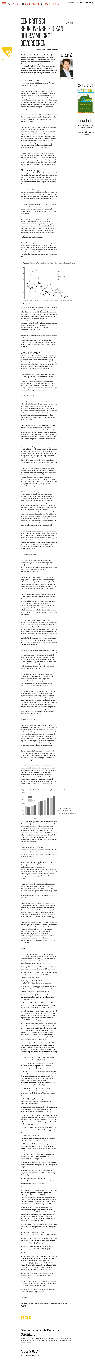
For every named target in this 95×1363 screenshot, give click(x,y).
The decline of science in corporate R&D (38, 1064)
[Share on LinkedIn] (30, 1317)
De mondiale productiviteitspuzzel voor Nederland (38, 1241)
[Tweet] (26, 1317)
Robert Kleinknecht (66, 79)
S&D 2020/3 (85, 85)
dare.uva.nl (47, 958)
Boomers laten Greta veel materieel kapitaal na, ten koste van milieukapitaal (37, 995)
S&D (9, 74)
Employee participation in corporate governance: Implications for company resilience (38, 1146)
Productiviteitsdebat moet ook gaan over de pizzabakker (37, 1247)
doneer (71, 3)
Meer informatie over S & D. (30, 1355)
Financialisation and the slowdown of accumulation (38, 1082)
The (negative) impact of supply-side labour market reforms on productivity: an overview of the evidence (39, 1258)
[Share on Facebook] (22, 1317)
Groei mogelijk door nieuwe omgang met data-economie (38, 1227)
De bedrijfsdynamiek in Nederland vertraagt (38, 1219)
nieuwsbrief (79, 3)
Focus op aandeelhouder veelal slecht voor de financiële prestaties (39, 1116)
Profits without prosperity (45, 1057)
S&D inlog (89, 3)
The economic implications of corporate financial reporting (39, 1050)
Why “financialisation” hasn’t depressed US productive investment (37, 1090)
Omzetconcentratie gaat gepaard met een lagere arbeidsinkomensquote (37, 1210)
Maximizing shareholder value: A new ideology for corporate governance (39, 1109)
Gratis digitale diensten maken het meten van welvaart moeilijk (38, 1017)
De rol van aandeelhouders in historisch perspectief (38, 1120)
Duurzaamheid (55, 49)
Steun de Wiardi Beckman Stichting (41, 1332)
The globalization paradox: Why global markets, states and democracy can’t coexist (37, 1155)
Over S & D (29, 1351)
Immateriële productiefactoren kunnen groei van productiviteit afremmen (37, 1180)
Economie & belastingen (46, 49)
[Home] (33, 4)
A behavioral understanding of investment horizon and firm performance (37, 1031)
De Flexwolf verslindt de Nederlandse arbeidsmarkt (37, 1263)
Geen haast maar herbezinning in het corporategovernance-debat (38, 1128)
